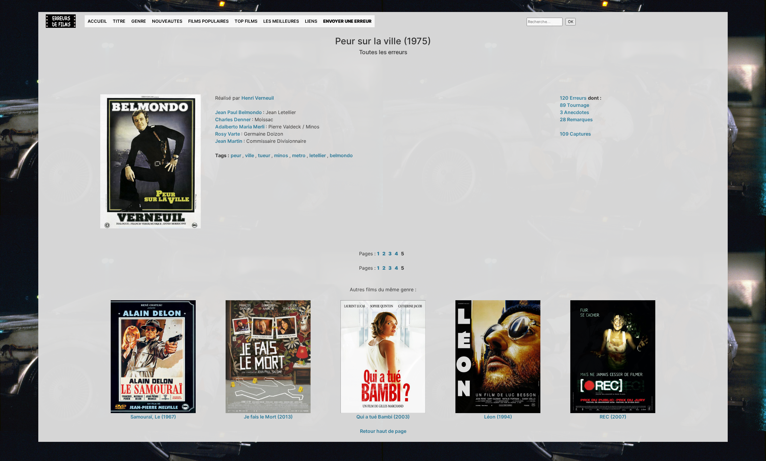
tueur (264, 155)
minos (281, 155)
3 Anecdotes (574, 112)
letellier (318, 155)
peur (236, 155)
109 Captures (575, 134)
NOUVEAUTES (167, 21)
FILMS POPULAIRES (208, 21)
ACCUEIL (97, 21)
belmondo (341, 155)
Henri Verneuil (257, 98)
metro (299, 155)
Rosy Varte (228, 134)
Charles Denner (233, 119)
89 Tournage (574, 105)
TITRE (119, 21)
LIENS (311, 21)
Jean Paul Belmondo (239, 112)
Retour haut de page (383, 431)
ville (250, 155)
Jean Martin (229, 141)
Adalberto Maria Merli (240, 127)
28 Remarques (576, 119)
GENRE (138, 21)
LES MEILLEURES (281, 21)
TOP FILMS (246, 21)
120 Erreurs (573, 98)
